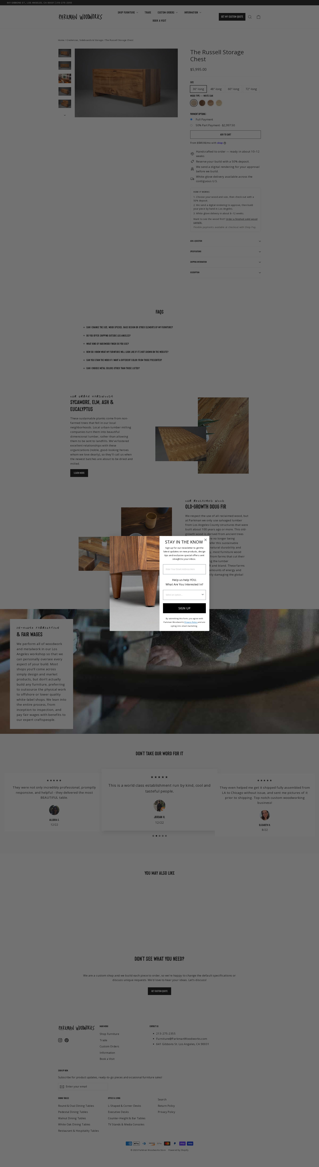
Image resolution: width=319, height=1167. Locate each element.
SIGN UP (184, 608)
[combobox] (183, 595)
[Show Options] (202, 595)
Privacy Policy (191, 622)
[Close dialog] (205, 539)
